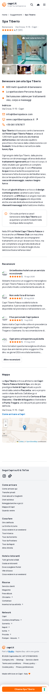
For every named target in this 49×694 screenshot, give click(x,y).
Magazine (6, 590)
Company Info (8, 659)
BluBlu (11, 651)
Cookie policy (8, 667)
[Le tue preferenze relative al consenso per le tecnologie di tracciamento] (44, 689)
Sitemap (20, 659)
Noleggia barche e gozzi (12, 503)
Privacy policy (29, 663)
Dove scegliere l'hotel (11, 567)
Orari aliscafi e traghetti (12, 496)
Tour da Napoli (8, 544)
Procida (5, 634)
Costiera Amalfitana (10, 620)
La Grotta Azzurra (9, 526)
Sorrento (6, 623)
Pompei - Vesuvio (9, 638)
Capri (4, 616)
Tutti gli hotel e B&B (10, 560)
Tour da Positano (9, 540)
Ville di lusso (7, 570)
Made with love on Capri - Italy (15, 673)
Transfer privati (8, 492)
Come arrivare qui (9, 489)
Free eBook (7, 593)
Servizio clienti (8, 586)
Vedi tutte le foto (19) (35, 38)
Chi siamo (6, 597)
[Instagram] (4, 476)
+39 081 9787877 (15, 124)
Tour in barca (7, 533)
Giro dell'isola (8, 522)
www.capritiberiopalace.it (20, 119)
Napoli (4, 627)
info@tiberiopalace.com (19, 114)
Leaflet (21, 441)
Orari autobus (8, 499)
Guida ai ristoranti (9, 563)
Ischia (4, 631)
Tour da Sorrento (9, 537)
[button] (24, 427)
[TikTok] (10, 476)
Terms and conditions (11, 663)
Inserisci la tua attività (11, 604)
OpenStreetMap (32, 441)
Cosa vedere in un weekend (14, 529)
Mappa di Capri (8, 507)
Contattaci (6, 601)
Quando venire (8, 510)
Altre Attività (7, 548)
